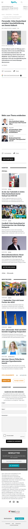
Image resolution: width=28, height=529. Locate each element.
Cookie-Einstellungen (14, 525)
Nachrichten (9, 14)
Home (3, 14)
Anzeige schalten (19, 380)
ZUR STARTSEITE (8, 159)
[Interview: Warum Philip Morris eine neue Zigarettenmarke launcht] (14, 348)
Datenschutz (18, 523)
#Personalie (10, 273)
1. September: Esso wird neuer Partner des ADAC (13, 301)
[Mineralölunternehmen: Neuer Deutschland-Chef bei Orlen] (14, 243)
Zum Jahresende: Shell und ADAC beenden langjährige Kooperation (14, 331)
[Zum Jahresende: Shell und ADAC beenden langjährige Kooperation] (14, 318)
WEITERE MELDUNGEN (9, 267)
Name (3, 409)
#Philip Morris (11, 356)
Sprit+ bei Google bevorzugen (11, 75)
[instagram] (14, 501)
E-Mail (3, 403)
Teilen (17, 71)
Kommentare (7, 71)
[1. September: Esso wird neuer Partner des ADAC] (14, 289)
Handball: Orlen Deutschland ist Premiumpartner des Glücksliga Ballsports (13, 225)
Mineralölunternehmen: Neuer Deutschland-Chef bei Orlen (13, 256)
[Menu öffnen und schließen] (2, 2)
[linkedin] (18, 501)
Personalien (16, 14)
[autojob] (23, 375)
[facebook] (10, 501)
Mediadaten (8, 518)
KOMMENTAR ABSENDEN (14, 441)
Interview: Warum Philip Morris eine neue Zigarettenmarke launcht (13, 361)
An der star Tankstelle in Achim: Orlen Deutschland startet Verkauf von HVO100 (13, 194)
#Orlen (4, 171)
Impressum (8, 523)
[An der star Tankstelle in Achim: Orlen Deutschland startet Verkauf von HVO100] (14, 180)
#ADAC (9, 297)
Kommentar (4, 415)
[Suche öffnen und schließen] (21, 2)
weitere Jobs (6, 380)
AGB (13, 523)
